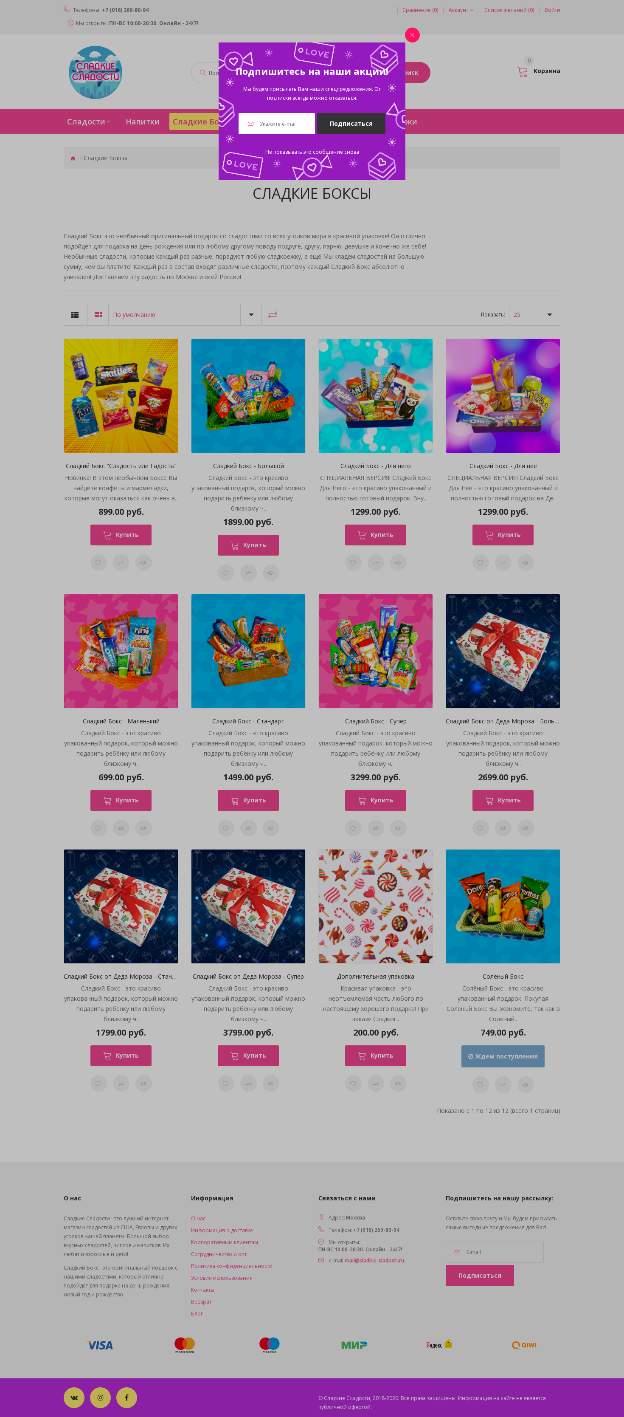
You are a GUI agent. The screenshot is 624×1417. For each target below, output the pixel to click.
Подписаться (351, 123)
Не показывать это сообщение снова (312, 151)
